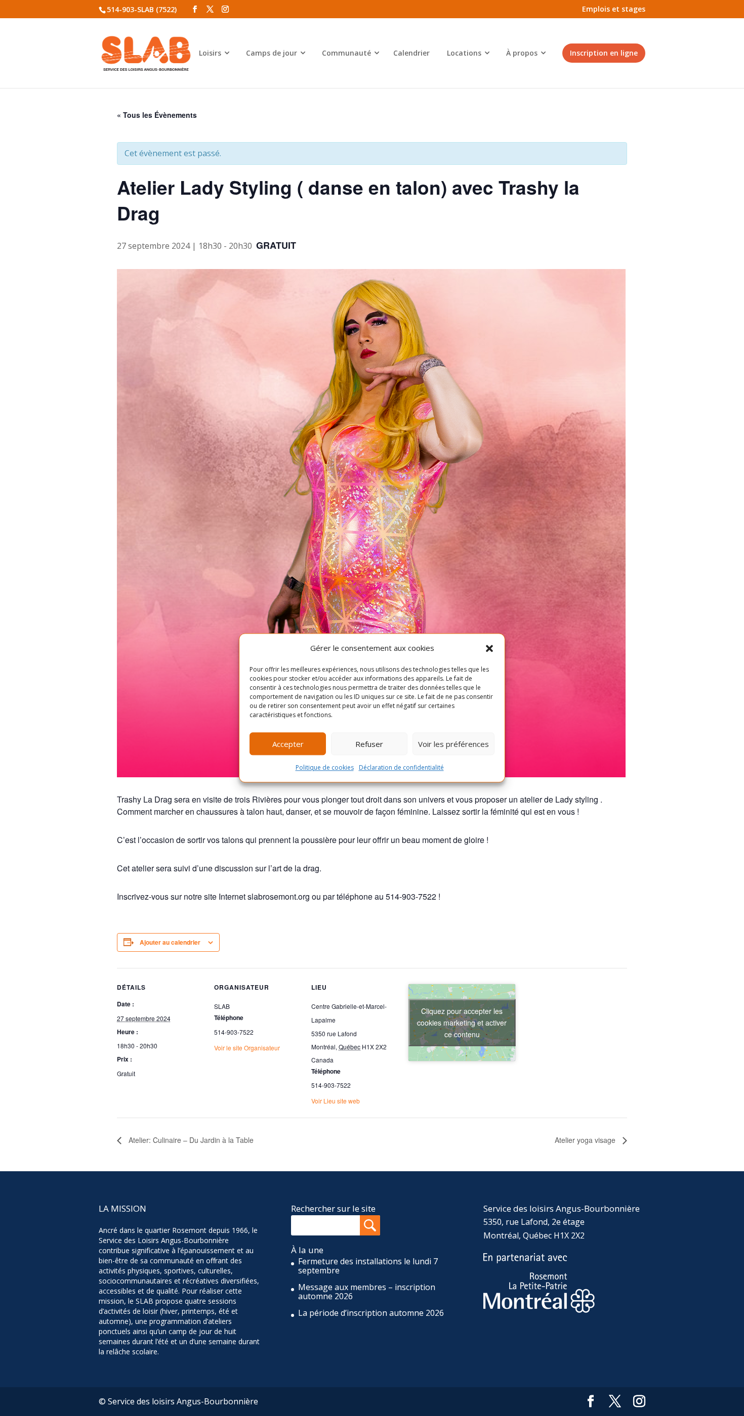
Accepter (288, 744)
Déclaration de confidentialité (401, 768)
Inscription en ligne (604, 53)
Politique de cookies (325, 768)
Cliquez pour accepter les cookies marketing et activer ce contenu (462, 1022)
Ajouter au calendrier (170, 942)
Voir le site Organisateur (247, 1047)
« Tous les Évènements (157, 115)
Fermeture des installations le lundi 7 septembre (368, 1266)
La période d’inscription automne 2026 (371, 1312)
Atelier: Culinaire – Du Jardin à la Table (190, 1140)
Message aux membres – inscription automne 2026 (366, 1291)
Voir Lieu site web (335, 1100)
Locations (464, 53)
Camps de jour (271, 53)
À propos (522, 53)
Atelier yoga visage (586, 1140)
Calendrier (411, 53)
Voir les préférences (453, 744)
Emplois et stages (613, 9)
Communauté (346, 53)
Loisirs (210, 53)
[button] (489, 648)
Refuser (369, 744)
